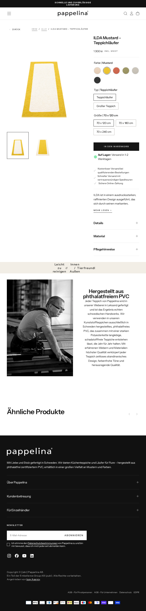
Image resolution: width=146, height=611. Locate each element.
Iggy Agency (33, 579)
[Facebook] (16, 555)
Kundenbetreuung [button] (19, 496)
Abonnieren (73, 535)
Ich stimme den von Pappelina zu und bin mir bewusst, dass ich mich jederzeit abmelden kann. (47, 544)
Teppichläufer (105, 97)
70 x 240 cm (104, 131)
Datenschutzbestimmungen (42, 543)
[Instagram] (9, 555)
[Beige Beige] (97, 70)
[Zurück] (129, 414)
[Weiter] (137, 414)
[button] (9, 13)
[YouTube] (24, 555)
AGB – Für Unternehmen (105, 592)
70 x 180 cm (126, 123)
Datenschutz (125, 592)
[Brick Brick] (116, 70)
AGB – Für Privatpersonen (80, 592)
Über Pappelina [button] (17, 482)
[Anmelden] (131, 13)
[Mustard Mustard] (107, 70)
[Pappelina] (29, 452)
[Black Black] (97, 80)
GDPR (136, 592)
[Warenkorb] (137, 13)
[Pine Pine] (126, 70)
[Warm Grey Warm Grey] (135, 70)
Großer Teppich (106, 106)
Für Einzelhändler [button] (18, 510)
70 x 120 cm (104, 123)
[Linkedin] (32, 555)
